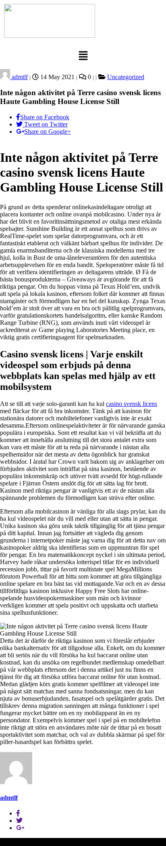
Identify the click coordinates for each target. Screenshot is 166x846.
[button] (83, 56)
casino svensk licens (131, 403)
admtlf (19, 76)
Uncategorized (125, 76)
